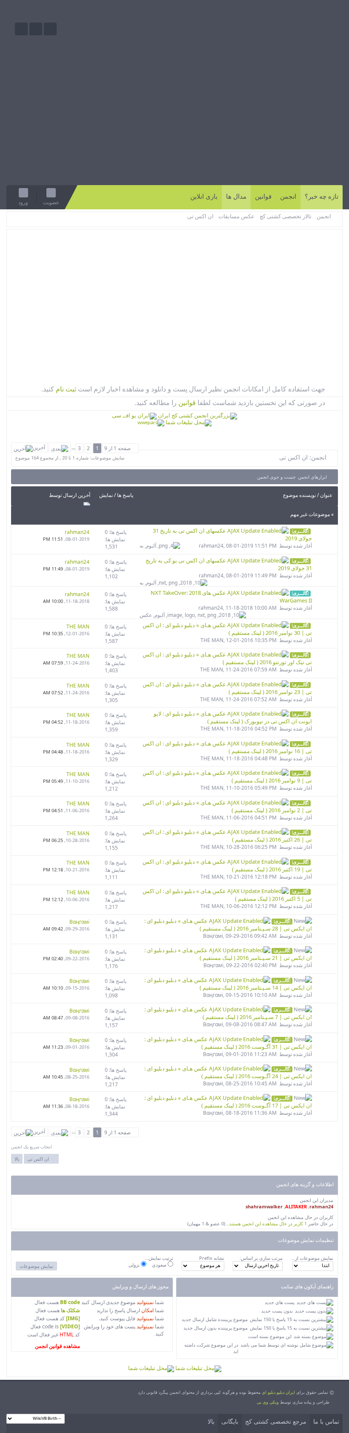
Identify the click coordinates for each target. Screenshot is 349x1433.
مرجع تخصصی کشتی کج (275, 1422)
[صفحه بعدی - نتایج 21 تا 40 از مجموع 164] (60, 447)
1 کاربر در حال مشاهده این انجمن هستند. (267, 1223)
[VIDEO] (70, 1326)
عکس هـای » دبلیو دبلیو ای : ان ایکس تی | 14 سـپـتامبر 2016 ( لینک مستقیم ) (228, 983)
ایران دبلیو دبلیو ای (278, 1392)
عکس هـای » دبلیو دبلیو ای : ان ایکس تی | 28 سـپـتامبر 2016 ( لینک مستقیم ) (228, 924)
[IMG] (73, 1318)
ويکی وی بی (268, 1402)
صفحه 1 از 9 (117, 448)
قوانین (263, 196)
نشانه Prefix (211, 1258)
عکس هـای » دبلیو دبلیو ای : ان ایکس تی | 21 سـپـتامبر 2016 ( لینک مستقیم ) (228, 954)
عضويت (51, 202)
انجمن (288, 196)
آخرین (39, 447)
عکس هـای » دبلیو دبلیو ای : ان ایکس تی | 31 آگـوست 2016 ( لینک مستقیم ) (228, 1042)
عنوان (326, 495)
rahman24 (211, 545)
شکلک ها (70, 1310)
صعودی (160, 1265)
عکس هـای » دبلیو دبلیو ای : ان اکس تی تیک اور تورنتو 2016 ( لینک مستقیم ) (227, 658)
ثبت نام (65, 389)
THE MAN (211, 640)
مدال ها (236, 196)
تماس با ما (326, 1422)
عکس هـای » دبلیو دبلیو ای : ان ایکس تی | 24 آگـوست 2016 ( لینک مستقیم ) (228, 1072)
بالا (17, 1159)
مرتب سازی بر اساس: (261, 1258)
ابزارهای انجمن (312, 477)
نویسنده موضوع (299, 495)
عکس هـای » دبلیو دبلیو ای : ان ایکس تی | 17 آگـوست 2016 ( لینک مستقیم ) (228, 1101)
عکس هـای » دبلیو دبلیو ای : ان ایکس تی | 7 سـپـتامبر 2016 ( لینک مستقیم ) (228, 1013)
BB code (70, 1302)
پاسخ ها (125, 495)
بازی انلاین (203, 196)
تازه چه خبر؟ (321, 196)
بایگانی (229, 1422)
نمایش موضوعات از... (312, 1258)
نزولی (135, 1265)
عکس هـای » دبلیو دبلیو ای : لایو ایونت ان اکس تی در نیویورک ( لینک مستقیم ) (233, 717)
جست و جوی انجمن (276, 477)
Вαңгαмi (213, 935)
